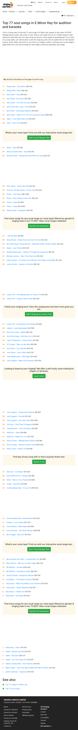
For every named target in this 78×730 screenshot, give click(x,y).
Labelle (9, 328)
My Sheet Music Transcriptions (18, 244)
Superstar (23, 672)
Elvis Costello (12, 445)
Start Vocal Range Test (39, 137)
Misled (23, 332)
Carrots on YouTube (10, 718)
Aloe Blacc (10, 579)
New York (44, 715)
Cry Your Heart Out (19, 660)
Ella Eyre (10, 472)
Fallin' (18, 647)
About (56, 2)
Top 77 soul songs (13, 689)
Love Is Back (19, 522)
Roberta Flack (12, 156)
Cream (9, 484)
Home (4, 11)
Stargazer (22, 210)
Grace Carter (12, 441)
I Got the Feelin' (25, 428)
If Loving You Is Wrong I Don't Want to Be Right (37, 260)
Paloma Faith (12, 210)
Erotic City (31, 190)
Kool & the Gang (13, 332)
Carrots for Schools (10, 712)
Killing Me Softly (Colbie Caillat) (44, 244)
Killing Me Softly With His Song (31, 156)
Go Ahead (19, 596)
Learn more (39, 376)
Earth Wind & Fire (13, 476)
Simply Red (11, 86)
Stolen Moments (22, 588)
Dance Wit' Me (22, 186)
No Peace (20, 99)
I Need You (20, 592)
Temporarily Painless (26, 412)
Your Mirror (21, 86)
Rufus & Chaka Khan (14, 152)
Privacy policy (26, 710)
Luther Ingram (11, 260)
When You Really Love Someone (28, 583)
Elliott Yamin (11, 449)
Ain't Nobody (28, 664)
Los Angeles (45, 717)
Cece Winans (12, 526)
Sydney (43, 723)
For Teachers (68, 15)
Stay (14, 148)
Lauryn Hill (11, 295)
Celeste (9, 522)
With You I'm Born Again (27, 563)
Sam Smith (11, 95)
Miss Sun (20, 535)
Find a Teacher (9, 715)
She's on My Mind (23, 344)
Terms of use (26, 707)
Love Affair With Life (20, 119)
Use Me (19, 567)
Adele (8, 651)
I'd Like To (27, 488)
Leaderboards (54, 11)
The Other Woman (26, 530)
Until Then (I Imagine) (23, 424)
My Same (15, 656)
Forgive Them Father (24, 299)
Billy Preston (11, 563)
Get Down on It (27, 336)
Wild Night (26, 356)
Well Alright (22, 526)
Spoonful (17, 484)
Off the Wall (12, 236)
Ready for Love (21, 437)
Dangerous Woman (26, 575)
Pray (18, 95)
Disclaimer (25, 712)
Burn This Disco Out (28, 256)
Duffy (9, 480)
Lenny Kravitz (12, 264)
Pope (15, 202)
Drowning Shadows (23, 111)
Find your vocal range (24, 5)
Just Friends (17, 248)
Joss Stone (10, 348)
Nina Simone (11, 240)
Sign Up (71, 2)
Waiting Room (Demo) (27, 441)
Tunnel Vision (27, 340)
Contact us (48, 2)
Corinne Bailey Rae (14, 488)
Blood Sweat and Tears (15, 559)
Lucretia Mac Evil (32, 559)
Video (18, 432)
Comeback (19, 472)
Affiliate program (28, 715)
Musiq (9, 248)
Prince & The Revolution (16, 190)
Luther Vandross (11, 672)
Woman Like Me (18, 651)
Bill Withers (10, 567)
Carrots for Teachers (11, 710)
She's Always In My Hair (22, 198)
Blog (33, 2)
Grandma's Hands (23, 571)
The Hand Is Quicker (24, 579)
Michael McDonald (14, 252)
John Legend (12, 361)
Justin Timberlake (13, 340)
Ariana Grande (11, 575)
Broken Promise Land (27, 445)
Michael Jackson (13, 256)
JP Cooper (11, 344)
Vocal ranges (41, 11)
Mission (40, 2)
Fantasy (25, 476)
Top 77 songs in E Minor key (16, 684)
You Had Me (21, 348)
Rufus (9, 148)
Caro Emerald (11, 530)
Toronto (43, 720)
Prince (9, 194)
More (19, 90)
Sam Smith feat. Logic (15, 107)
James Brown (12, 428)
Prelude (21, 416)
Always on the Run (26, 264)
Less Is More (22, 352)
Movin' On (22, 449)
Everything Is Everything (26, 324)
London (43, 712)
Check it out (39, 462)
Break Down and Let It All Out (29, 240)
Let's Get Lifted (24, 420)
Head (15, 206)
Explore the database (39, 226)
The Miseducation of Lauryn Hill (29, 295)
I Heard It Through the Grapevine (35, 252)
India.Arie (10, 432)
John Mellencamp (13, 356)
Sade (9, 119)
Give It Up (16, 123)
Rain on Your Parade (20, 480)
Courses (21, 11)
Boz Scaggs (11, 535)
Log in (64, 2)
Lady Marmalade (20, 328)
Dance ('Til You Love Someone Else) (31, 115)
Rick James (11, 186)
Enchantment (28, 518)
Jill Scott (10, 424)
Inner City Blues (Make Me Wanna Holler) (32, 668)
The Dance (17, 194)
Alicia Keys (10, 583)
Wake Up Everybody (26, 361)
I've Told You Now (24, 103)
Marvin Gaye (10, 668)
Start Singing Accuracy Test (39, 314)
